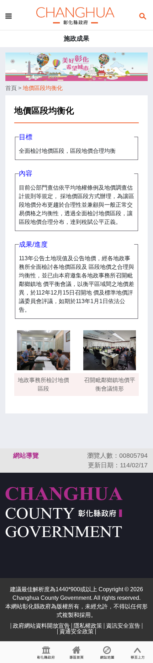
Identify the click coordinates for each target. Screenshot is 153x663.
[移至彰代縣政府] (46, 652)
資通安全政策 (76, 631)
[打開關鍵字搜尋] (142, 15)
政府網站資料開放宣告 (41, 626)
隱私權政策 (88, 626)
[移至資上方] (137, 652)
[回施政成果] (75, 15)
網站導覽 (26, 455)
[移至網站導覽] (107, 652)
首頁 (11, 88)
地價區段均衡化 (43, 88)
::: (8, 455)
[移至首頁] (76, 652)
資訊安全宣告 (123, 626)
